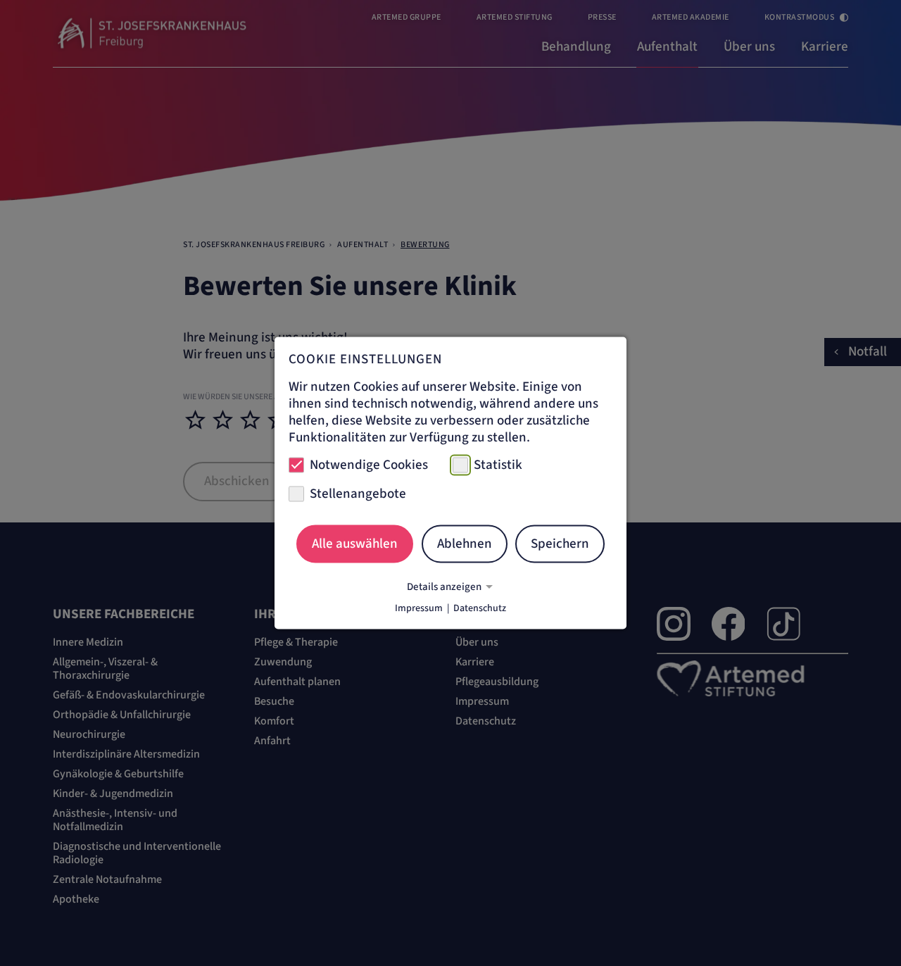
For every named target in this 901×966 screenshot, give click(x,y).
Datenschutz (479, 608)
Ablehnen (464, 543)
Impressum (419, 608)
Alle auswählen (355, 543)
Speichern (560, 543)
